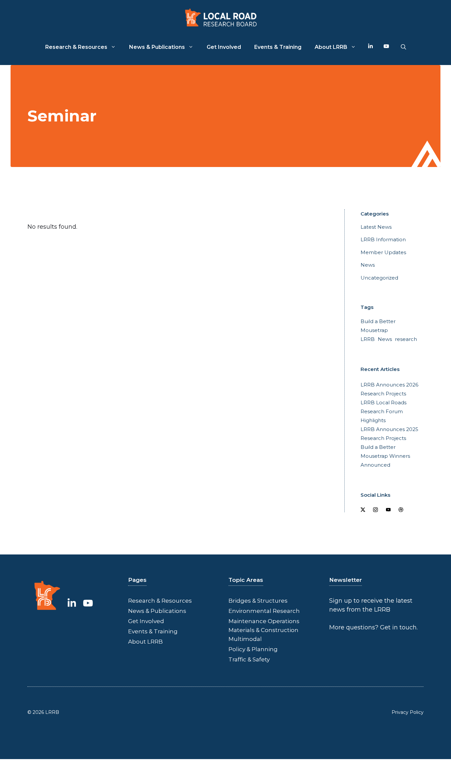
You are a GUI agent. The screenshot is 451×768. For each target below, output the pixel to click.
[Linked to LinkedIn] (72, 603)
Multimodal (245, 639)
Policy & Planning (253, 649)
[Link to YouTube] (88, 603)
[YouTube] (386, 47)
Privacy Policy (408, 712)
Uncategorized (379, 278)
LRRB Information (383, 239)
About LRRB (331, 47)
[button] (403, 47)
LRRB (368, 339)
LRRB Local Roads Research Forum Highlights (383, 411)
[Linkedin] (370, 47)
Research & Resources (76, 47)
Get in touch (398, 627)
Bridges (239, 600)
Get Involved (224, 47)
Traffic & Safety (249, 659)
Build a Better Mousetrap (378, 325)
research (406, 339)
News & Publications (157, 47)
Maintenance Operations (263, 621)
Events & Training (277, 47)
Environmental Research (264, 611)
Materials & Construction (263, 630)
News (368, 265)
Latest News (376, 227)
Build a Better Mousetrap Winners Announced (385, 456)
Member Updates (383, 252)
